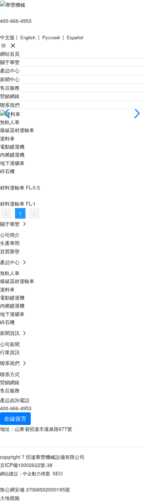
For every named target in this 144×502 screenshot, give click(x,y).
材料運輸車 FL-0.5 (20, 187)
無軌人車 (10, 121)
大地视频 (10, 497)
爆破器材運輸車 (17, 129)
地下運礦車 (12, 162)
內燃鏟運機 (12, 154)
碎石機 (7, 170)
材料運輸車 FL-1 (18, 203)
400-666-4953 (15, 20)
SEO (58, 473)
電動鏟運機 (12, 146)
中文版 (7, 37)
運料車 (7, 138)
